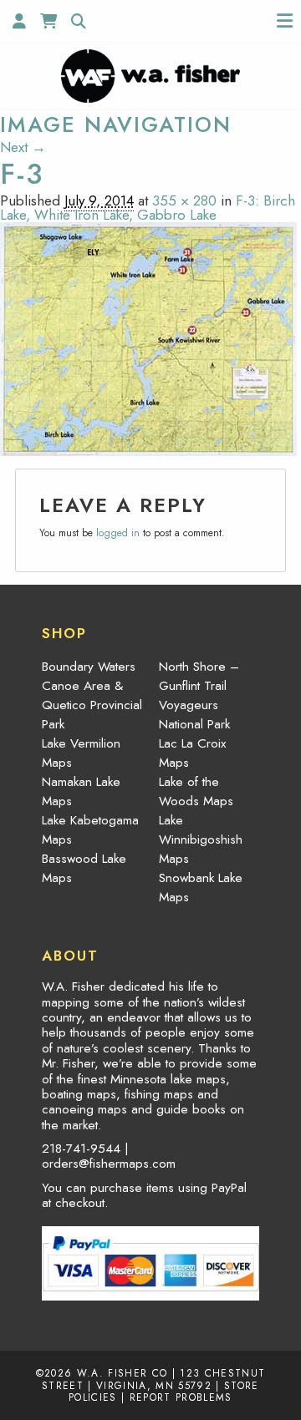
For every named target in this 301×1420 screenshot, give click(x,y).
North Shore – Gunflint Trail (199, 676)
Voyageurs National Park (194, 714)
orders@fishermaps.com (109, 1163)
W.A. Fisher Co (122, 1373)
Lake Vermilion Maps (81, 753)
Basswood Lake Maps (84, 868)
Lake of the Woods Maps (196, 791)
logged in (118, 532)
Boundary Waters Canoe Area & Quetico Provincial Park (92, 695)
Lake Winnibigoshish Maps (200, 839)
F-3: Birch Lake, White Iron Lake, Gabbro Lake (147, 207)
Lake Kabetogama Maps (90, 830)
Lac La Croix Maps (192, 753)
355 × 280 (184, 200)
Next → (23, 147)
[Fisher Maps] (150, 74)
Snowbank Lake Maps (200, 887)
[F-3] (148, 337)
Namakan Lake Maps (81, 791)
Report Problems (181, 1397)
